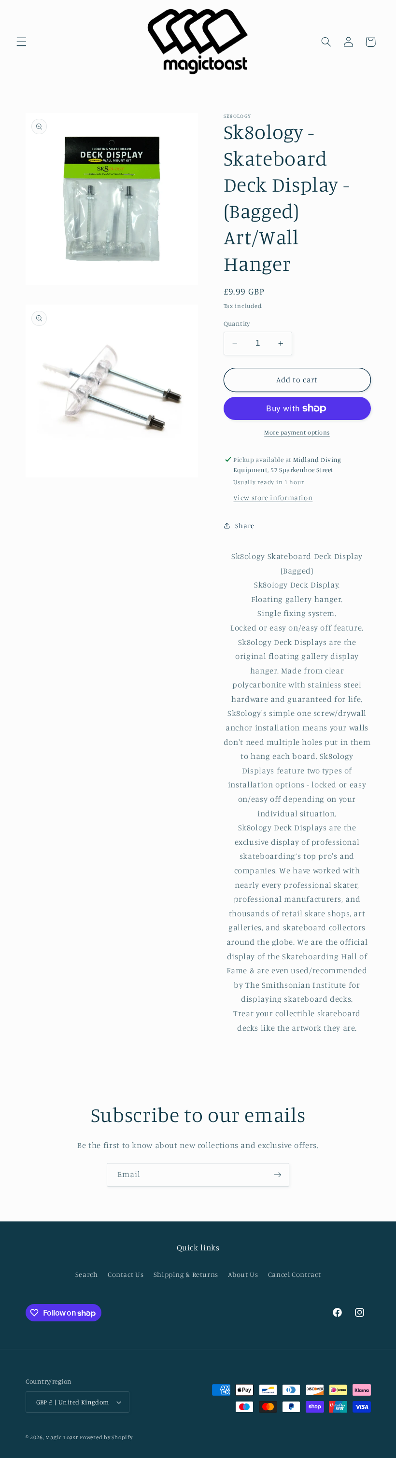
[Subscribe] (278, 1175)
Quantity (237, 323)
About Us (243, 1274)
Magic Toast (61, 1437)
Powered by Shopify (106, 1437)
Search (86, 1274)
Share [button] (245, 525)
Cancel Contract (294, 1274)
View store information (272, 497)
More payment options (297, 432)
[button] (21, 42)
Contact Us (125, 1274)
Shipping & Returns (186, 1274)
